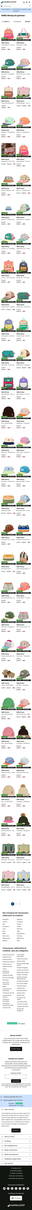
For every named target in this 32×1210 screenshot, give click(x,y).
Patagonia (6, 919)
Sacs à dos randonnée (6, 983)
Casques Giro (21, 988)
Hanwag (19, 936)
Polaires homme (7, 966)
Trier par (27, 21)
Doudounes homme (8, 961)
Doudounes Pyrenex (23, 970)
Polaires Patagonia (22, 967)
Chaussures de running (7, 996)
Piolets (4, 986)
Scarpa (19, 924)
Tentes (5, 968)
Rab (4, 924)
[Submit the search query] (30, 6)
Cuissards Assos (21, 986)
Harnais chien (21, 993)
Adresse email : (16, 1073)
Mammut (19, 929)
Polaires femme (7, 959)
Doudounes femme (8, 954)
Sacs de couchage (8, 977)
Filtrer (7, 21)
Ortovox (5, 921)
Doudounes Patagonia (20, 1009)
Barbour (5, 940)
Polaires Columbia (22, 974)
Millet (4, 933)
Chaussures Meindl (22, 981)
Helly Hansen (6, 938)
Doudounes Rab (21, 990)
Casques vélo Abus (22, 1006)
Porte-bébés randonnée (20, 955)
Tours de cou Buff (22, 1004)
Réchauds (6, 980)
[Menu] (1, 6)
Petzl (18, 940)
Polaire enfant (21, 961)
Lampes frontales (8, 975)
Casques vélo (7, 1007)
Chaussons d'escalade (6, 1000)
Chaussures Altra (22, 1001)
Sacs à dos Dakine (22, 983)
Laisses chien (21, 995)
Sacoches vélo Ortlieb (21, 998)
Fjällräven (19, 919)
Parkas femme (7, 957)
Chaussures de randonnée (7, 989)
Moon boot (6, 936)
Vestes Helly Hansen (23, 972)
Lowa (4, 929)
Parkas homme (7, 964)
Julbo (18, 931)
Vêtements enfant (22, 959)
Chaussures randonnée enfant (8, 1004)
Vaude (19, 926)
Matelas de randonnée (6, 972)
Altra (4, 931)
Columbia (20, 921)
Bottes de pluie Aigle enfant (23, 964)
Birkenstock (20, 938)
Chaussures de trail (8, 993)
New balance (21, 933)
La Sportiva (6, 926)
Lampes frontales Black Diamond (22, 978)
